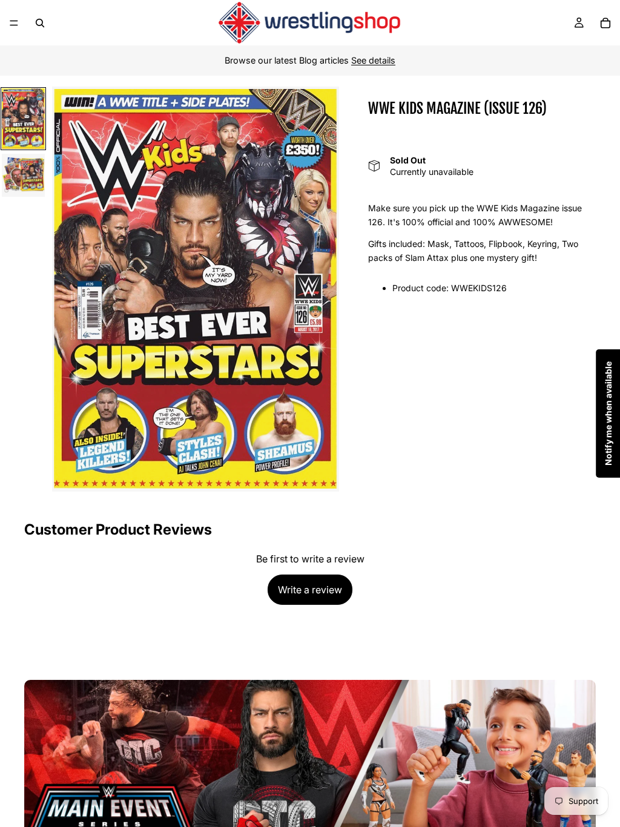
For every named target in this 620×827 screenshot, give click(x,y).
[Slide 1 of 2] (23, 118)
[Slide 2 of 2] (23, 175)
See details (373, 60)
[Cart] (605, 23)
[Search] (40, 23)
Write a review (310, 590)
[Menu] (14, 23)
